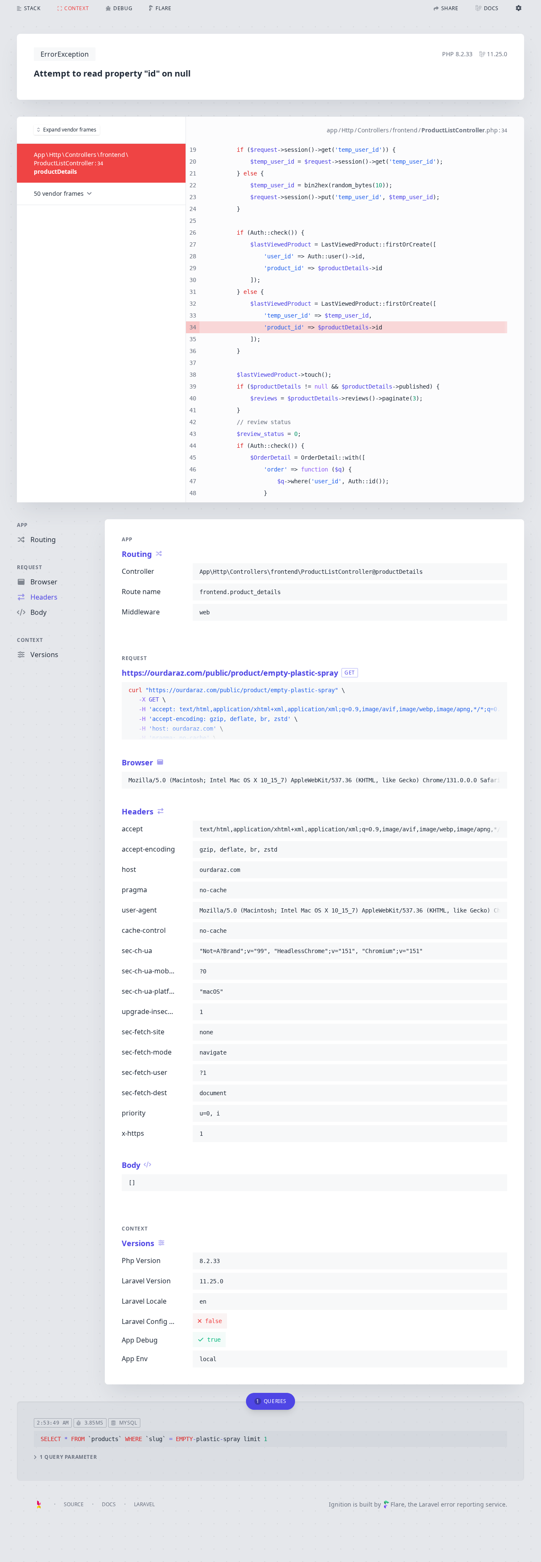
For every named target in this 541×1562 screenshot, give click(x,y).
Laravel (144, 1504)
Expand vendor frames (69, 129)
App (22, 525)
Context (30, 640)
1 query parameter (68, 1457)
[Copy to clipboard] (497, 572)
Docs (109, 1504)
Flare (397, 1504)
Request (29, 567)
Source (74, 1504)
